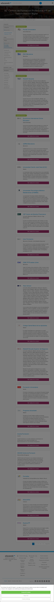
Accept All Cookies (25, 592)
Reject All (26, 595)
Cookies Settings (26, 599)
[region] (27, 593)
